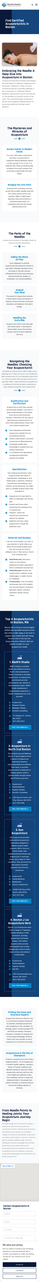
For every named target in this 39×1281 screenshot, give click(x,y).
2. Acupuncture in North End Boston (19, 747)
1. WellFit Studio (20, 662)
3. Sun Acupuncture (19, 831)
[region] (19, 1261)
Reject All (19, 1276)
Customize (19, 1270)
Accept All (19, 1265)
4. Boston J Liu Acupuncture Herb (19, 921)
